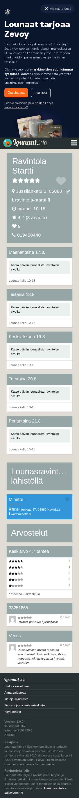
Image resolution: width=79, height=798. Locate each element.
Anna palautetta (15, 692)
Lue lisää (41, 92)
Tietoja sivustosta (16, 699)
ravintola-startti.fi (32, 199)
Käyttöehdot (12, 711)
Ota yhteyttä (16, 92)
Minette (16, 499)
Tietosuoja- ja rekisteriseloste (24, 705)
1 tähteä (15, 180)
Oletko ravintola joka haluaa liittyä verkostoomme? (28, 105)
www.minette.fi (21, 514)
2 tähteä (17, 180)
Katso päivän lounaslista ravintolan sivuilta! (35, 267)
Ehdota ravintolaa (16, 686)
